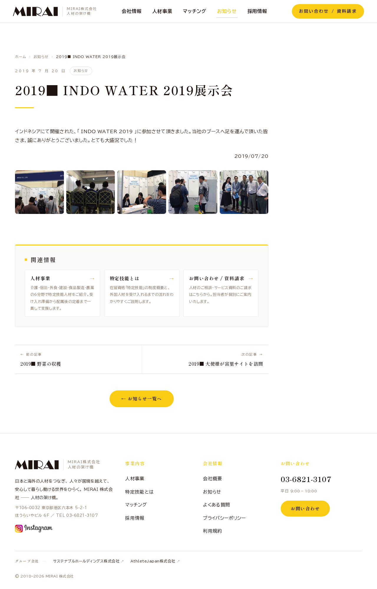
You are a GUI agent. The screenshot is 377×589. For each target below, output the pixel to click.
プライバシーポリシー (224, 518)
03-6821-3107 (306, 479)
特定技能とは (139, 491)
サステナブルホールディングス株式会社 (86, 561)
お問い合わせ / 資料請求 (328, 11)
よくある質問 (216, 504)
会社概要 (212, 478)
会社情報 (132, 11)
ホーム (20, 56)
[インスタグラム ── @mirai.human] (33, 528)
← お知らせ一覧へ (141, 398)
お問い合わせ (305, 508)
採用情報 (257, 11)
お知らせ (227, 11)
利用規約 (212, 531)
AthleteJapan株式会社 (153, 561)
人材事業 (162, 11)
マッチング (194, 11)
